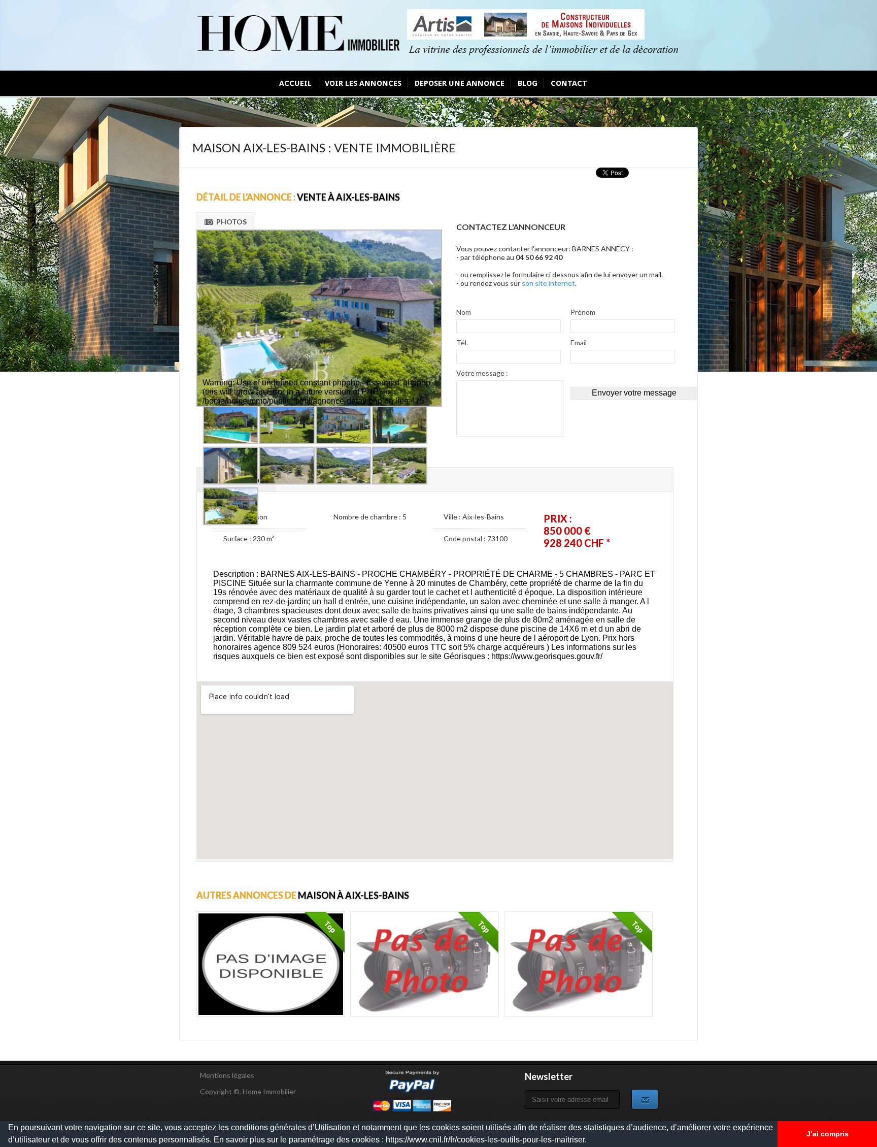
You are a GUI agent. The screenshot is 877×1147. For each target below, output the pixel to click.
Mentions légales (227, 1075)
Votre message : (482, 373)
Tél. (462, 342)
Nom (463, 312)
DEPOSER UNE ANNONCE (459, 83)
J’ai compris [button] (827, 1134)
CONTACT (569, 83)
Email (578, 342)
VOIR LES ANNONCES (363, 83)
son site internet (548, 283)
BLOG (527, 83)
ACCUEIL (295, 83)
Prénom (582, 312)
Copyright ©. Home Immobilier (248, 1091)
